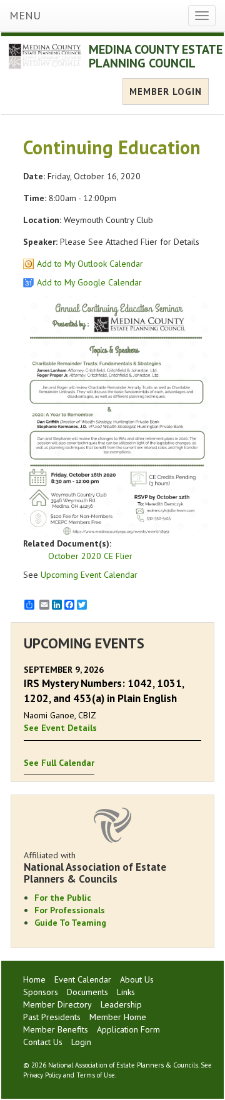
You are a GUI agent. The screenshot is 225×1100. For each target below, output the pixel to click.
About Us (137, 979)
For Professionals (69, 910)
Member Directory (57, 1004)
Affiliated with (95, 867)
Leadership (121, 1004)
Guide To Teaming (70, 922)
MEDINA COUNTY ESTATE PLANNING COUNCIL (155, 56)
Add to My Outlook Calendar (90, 263)
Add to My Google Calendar (89, 282)
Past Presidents (52, 1017)
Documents (87, 992)
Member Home (117, 1017)
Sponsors (40, 992)
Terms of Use (95, 1075)
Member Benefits (55, 1029)
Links (126, 992)
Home (34, 979)
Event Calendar (82, 979)
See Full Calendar (59, 762)
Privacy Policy (42, 1075)
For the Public (62, 897)
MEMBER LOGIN (165, 91)
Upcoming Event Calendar (89, 574)
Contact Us (42, 1042)
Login (81, 1042)
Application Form (128, 1029)
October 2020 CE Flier (90, 556)
